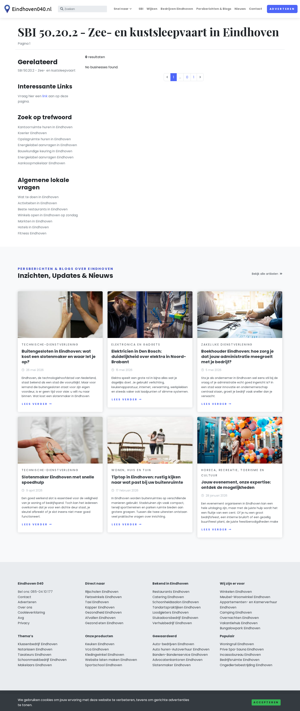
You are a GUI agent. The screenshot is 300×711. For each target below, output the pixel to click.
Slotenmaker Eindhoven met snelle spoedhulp (58, 479)
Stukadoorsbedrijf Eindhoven (175, 617)
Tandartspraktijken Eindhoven (176, 607)
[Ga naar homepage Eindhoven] (26, 9)
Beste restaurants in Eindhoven (43, 209)
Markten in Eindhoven (35, 221)
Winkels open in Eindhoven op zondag (48, 215)
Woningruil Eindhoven (237, 644)
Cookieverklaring (31, 612)
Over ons (25, 607)
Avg (21, 617)
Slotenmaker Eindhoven (171, 665)
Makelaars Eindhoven (35, 665)
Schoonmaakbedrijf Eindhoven (42, 659)
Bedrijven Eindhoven (177, 9)
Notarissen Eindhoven (35, 649)
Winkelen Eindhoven (236, 591)
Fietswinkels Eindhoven (103, 597)
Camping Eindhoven (236, 612)
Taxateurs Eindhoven (34, 654)
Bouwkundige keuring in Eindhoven (45, 151)
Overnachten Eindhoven (239, 617)
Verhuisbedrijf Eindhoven (172, 623)
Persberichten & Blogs (213, 9)
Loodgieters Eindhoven (170, 612)
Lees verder (35, 404)
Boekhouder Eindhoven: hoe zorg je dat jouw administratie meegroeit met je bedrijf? (237, 356)
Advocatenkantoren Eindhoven (177, 659)
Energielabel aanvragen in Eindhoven (47, 145)
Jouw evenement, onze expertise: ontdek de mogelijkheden (236, 484)
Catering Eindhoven (168, 597)
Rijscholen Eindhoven (101, 591)
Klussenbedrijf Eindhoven (37, 644)
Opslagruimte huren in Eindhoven (44, 139)
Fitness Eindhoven (32, 233)
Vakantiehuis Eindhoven (239, 623)
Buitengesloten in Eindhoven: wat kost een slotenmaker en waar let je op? (59, 356)
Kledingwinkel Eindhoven (104, 654)
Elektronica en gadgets (135, 344)
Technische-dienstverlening (50, 344)
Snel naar (121, 9)
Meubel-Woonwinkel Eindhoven (245, 597)
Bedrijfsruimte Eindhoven (239, 659)
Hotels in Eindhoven (33, 227)
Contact (255, 9)
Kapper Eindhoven (99, 607)
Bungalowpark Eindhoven (240, 628)
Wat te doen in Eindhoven (38, 197)
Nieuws (240, 9)
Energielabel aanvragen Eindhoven (45, 157)
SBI (141, 9)
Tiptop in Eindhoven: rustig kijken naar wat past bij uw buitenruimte (147, 479)
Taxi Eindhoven (97, 602)
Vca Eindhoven (97, 649)
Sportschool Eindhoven (103, 665)
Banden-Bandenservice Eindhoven (180, 654)
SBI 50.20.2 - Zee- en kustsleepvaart (47, 70)
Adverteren (282, 9)
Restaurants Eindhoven (170, 591)
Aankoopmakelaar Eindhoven (41, 163)
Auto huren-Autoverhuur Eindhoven (180, 649)
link (45, 96)
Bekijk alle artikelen (265, 274)
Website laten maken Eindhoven (111, 659)
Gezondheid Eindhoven (103, 612)
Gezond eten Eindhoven (104, 623)
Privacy (24, 623)
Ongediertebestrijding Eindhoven (246, 665)
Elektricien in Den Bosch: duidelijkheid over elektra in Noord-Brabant (148, 356)
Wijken (152, 9)
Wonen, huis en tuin (131, 470)
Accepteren (266, 702)
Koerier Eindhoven (32, 133)
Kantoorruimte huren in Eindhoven (45, 127)
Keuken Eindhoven (99, 644)
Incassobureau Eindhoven (240, 654)
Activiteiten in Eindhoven (37, 203)
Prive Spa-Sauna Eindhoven (242, 649)
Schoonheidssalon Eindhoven (175, 602)
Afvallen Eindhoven (100, 617)
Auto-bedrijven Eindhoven (173, 644)
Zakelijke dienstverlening (227, 344)
